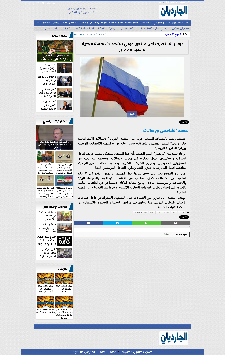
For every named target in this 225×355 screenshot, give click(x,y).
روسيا (181, 212)
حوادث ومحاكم (55, 206)
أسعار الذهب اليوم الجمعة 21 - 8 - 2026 (64, 288)
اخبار (158, 212)
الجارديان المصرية (140, 212)
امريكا (166, 212)
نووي (173, 212)
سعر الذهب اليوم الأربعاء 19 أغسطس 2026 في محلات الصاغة (64, 313)
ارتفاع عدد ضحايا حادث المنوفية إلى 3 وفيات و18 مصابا (55, 240)
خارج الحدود (173, 34)
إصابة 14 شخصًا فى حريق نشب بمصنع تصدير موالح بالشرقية (56, 228)
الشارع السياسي (55, 121)
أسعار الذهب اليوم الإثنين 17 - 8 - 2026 (45, 311)
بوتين (151, 212)
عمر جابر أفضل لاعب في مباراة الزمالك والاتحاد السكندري (156, 29)
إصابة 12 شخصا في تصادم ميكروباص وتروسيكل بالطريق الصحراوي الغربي (56, 215)
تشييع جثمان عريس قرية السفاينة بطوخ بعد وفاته (56, 253)
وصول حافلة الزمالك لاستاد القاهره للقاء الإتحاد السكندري (80, 29)
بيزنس (62, 268)
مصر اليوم (59, 35)
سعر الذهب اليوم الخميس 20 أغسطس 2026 (45, 288)
